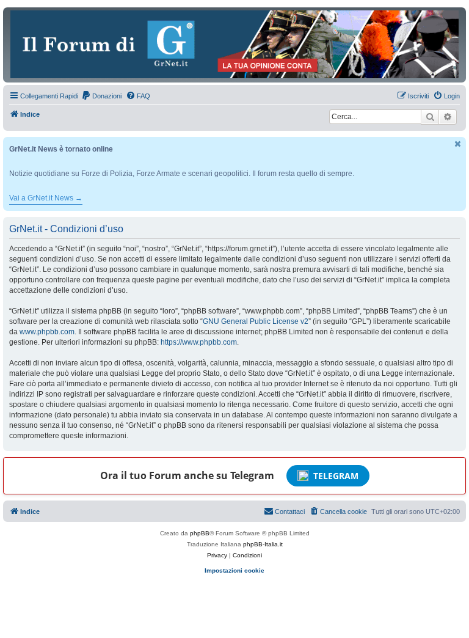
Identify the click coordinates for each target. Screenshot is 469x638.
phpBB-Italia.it (263, 544)
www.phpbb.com (47, 332)
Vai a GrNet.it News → (45, 198)
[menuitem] (101, 96)
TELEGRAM (335, 476)
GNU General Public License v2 (255, 321)
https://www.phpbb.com (199, 342)
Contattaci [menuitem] (290, 511)
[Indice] (234, 44)
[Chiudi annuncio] (458, 143)
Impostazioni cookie (234, 570)
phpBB (199, 533)
